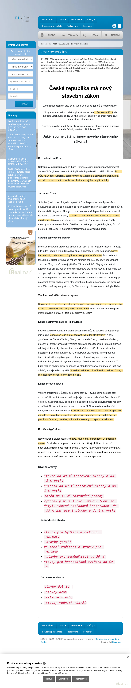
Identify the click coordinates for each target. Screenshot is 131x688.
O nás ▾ (62, 19)
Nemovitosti (48, 19)
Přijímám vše (81, 679)
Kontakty (87, 25)
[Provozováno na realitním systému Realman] (21, 270)
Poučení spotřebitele (52, 25)
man (116, 641)
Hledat (23, 103)
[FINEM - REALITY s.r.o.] (20, 12)
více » (10, 149)
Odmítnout (63, 679)
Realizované (72, 25)
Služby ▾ (91, 19)
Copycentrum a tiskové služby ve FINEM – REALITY (18, 161)
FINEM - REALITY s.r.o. (60, 44)
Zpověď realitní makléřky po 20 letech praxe (17, 198)
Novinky (12, 115)
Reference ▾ (76, 19)
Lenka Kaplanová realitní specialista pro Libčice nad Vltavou (19, 126)
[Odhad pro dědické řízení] (21, 247)
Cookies (44, 641)
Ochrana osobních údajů (107, 638)
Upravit (49, 679)
